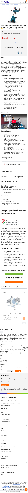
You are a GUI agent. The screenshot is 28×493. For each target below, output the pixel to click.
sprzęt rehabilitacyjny (16, 484)
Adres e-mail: (3, 360)
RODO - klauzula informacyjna (7, 470)
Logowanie (3, 437)
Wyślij (18, 371)
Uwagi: (1, 366)
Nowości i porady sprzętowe (7, 416)
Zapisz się (4, 385)
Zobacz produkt (24, 318)
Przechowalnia (4, 435)
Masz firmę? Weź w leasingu (19, 43)
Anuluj (10, 371)
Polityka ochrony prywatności (7, 472)
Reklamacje (3, 458)
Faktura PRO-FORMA (14, 273)
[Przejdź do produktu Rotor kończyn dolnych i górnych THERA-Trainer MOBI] (14, 302)
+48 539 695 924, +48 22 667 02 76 (10, 203)
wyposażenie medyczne (6, 487)
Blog (2, 412)
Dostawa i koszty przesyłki (6, 451)
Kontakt (2, 477)
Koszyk (2, 430)
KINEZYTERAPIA (15, 4)
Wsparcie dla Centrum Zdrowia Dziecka (9, 446)
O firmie (2, 474)
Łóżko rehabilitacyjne (5, 421)
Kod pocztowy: (4, 358)
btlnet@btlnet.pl (5, 204)
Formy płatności (4, 453)
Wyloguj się (3, 440)
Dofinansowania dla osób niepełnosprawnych (10, 403)
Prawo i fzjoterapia (5, 419)
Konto (2, 428)
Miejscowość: (3, 361)
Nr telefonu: (3, 364)
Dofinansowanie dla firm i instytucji (8, 400)
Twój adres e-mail (5, 381)
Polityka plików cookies (6, 467)
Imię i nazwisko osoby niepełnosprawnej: (10, 353)
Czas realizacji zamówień (6, 449)
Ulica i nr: (2, 355)
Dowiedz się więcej (14, 282)
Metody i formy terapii (5, 414)
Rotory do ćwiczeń (23, 4)
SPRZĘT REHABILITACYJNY (6, 4)
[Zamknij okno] (1, 332)
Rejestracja (3, 433)
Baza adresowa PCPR (5, 405)
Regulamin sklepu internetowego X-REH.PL (10, 465)
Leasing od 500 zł (5, 456)
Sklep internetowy (12, 491)
